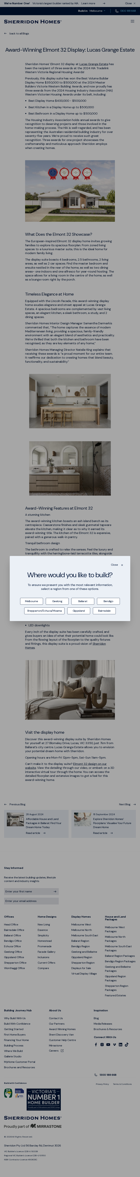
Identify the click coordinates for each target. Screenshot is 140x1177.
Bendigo (108, 601)
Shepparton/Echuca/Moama (44, 611)
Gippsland (79, 611)
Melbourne (31, 601)
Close (114, 565)
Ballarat (82, 601)
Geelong (57, 601)
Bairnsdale (104, 611)
